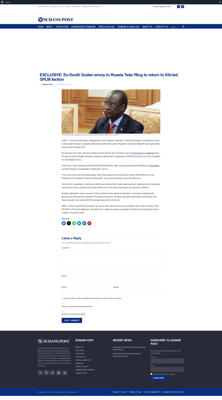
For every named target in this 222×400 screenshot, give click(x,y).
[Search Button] (183, 26)
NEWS (49, 26)
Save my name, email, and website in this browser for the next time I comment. (92, 298)
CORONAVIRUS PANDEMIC (83, 26)
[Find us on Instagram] (52, 372)
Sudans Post (47, 84)
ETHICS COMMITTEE (72, 6)
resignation (154, 165)
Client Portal (79, 350)
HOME (41, 26)
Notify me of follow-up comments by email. (77, 306)
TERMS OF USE (43, 6)
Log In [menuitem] (7, 2)
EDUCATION (62, 26)
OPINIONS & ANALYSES (128, 26)
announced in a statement (143, 152)
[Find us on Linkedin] (64, 372)
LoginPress (79, 363)
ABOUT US (147, 26)
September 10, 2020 (64, 84)
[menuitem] (2, 2)
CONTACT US (161, 26)
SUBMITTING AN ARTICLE (91, 6)
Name (65, 276)
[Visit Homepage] (55, 19)
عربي (173, 26)
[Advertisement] (111, 51)
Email (64, 287)
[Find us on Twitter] (182, 6)
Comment (66, 247)
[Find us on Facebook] (178, 6)
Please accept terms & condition (163, 374)
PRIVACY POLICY (57, 6)
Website (116, 287)
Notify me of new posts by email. (73, 314)
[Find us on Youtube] (58, 372)
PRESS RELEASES (107, 26)
